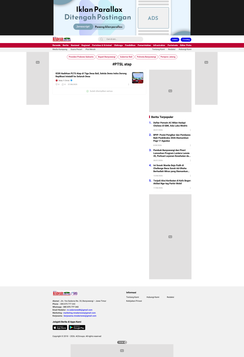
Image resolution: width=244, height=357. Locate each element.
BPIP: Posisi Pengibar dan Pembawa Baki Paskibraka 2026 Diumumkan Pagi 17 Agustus (171, 138)
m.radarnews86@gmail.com (79, 309)
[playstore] (77, 327)
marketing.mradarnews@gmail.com (79, 312)
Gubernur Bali (126, 56)
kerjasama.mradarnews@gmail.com (80, 315)
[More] (129, 84)
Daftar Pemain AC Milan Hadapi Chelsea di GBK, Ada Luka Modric (170, 124)
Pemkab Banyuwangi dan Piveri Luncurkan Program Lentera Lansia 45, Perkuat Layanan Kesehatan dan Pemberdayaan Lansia (171, 153)
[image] (137, 77)
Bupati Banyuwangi (107, 56)
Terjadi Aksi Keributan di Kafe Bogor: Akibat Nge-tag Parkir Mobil (172, 182)
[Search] (101, 39)
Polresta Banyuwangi (146, 56)
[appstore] (60, 327)
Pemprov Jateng (168, 56)
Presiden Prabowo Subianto (81, 56)
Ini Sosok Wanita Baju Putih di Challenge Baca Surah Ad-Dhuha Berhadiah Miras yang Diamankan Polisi (170, 168)
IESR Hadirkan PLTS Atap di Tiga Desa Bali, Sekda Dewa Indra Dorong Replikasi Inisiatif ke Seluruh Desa (91, 75)
